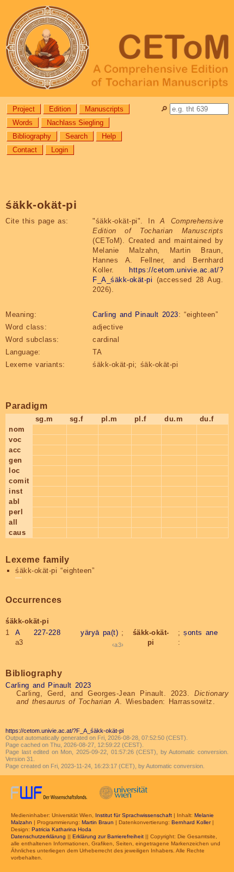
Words (23, 123)
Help (109, 136)
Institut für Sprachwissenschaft (133, 815)
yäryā (90, 632)
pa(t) (111, 632)
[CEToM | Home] (117, 48)
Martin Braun (98, 822)
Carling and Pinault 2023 (135, 314)
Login (59, 150)
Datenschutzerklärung (38, 836)
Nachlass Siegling (75, 123)
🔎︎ (164, 109)
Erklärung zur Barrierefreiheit (108, 836)
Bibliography (32, 136)
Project (24, 109)
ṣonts (192, 632)
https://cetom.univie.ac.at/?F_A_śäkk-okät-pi (64, 730)
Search (76, 136)
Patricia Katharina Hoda (61, 829)
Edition (60, 109)
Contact (25, 150)
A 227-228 (38, 632)
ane (212, 632)
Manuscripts (104, 109)
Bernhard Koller (191, 822)
